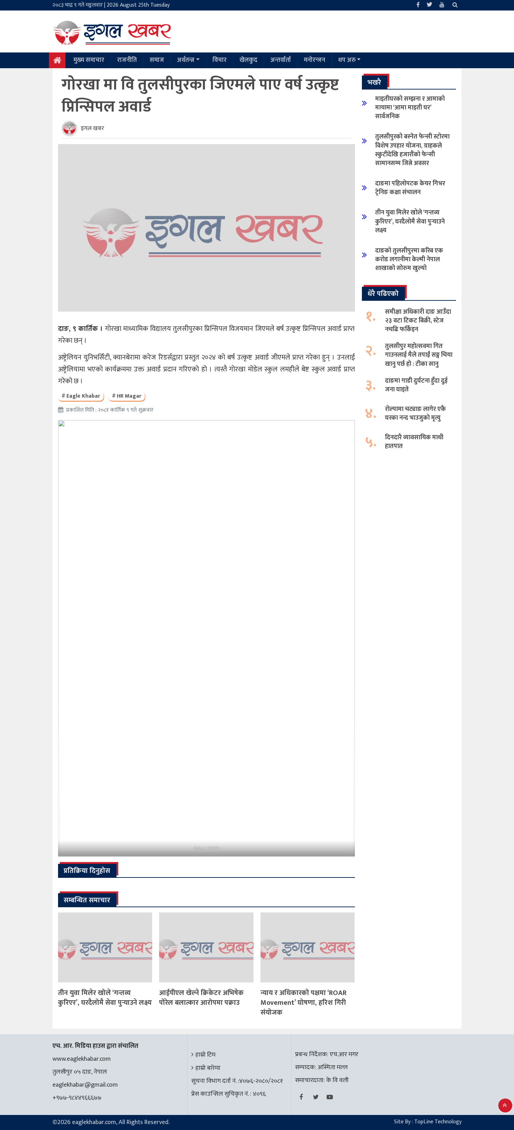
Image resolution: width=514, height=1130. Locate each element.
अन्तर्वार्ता (280, 60)
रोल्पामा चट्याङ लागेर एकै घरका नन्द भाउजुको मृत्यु (415, 413)
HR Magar (129, 396)
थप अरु (347, 60)
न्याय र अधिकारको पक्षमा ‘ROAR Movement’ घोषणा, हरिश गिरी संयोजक (303, 1002)
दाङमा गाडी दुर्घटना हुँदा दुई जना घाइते (416, 385)
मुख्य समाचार (88, 60)
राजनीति (127, 60)
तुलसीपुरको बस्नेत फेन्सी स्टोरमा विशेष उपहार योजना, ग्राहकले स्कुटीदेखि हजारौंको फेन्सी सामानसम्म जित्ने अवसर (412, 150)
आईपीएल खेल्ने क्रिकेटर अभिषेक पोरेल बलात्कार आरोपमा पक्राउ (201, 998)
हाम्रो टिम (205, 1055)
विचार (220, 60)
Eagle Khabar (83, 396)
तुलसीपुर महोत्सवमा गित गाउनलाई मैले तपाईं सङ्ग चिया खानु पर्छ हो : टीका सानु (418, 355)
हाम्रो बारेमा (207, 1068)
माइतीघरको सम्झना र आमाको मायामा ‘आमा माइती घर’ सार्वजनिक (410, 108)
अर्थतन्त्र (185, 60)
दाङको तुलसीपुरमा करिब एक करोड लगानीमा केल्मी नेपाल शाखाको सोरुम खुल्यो (409, 259)
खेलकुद (248, 60)
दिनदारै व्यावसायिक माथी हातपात (414, 442)
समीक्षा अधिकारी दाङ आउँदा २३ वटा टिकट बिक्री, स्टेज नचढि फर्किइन (418, 321)
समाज (157, 60)
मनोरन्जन (314, 60)
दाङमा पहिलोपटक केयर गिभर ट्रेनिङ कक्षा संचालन (410, 188)
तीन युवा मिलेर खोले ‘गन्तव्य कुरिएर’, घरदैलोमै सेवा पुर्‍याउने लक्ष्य (105, 998)
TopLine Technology (438, 1122)
